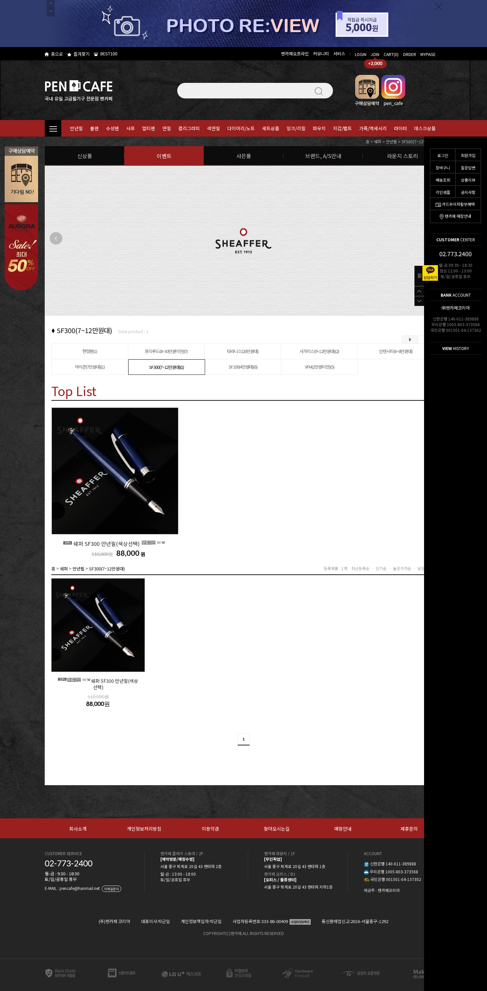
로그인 (442, 155)
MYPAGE (428, 54)
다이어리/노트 (241, 128)
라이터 (400, 128)
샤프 (130, 128)
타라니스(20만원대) (242, 351)
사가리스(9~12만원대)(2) (319, 351)
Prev (56, 238)
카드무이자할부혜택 (458, 204)
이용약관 (210, 828)
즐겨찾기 (81, 54)
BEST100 (108, 53)
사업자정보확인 (300, 922)
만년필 (76, 128)
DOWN (419, 301)
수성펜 (112, 128)
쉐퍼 (377, 141)
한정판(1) (89, 351)
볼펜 (94, 128)
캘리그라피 (189, 128)
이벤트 (164, 156)
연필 (166, 128)
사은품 (243, 156)
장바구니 (443, 167)
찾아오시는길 (277, 828)
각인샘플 (443, 192)
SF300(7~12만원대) (419, 141)
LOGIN (360, 54)
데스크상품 (425, 128)
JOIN (375, 54)
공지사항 (468, 192)
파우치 (319, 128)
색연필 (213, 128)
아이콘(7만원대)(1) (90, 367)
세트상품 (270, 128)
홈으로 (57, 54)
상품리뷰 (468, 180)
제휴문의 (409, 828)
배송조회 (443, 180)
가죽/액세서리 (373, 128)
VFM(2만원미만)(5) (319, 367)
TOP (419, 291)
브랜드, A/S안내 (323, 156)
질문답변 (468, 167)
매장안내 (343, 828)
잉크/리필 (296, 128)
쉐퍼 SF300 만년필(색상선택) (103, 544)
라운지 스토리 (402, 156)
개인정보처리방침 (144, 828)
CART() (391, 54)
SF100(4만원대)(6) (243, 367)
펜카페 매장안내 (458, 216)
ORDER (409, 54)
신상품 (84, 156)
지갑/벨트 (342, 128)
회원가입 (468, 155)
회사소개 (77, 828)
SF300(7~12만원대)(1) (166, 367)
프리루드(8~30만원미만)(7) (166, 351)
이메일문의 (111, 888)
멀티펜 (148, 128)
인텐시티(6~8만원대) (395, 351)
